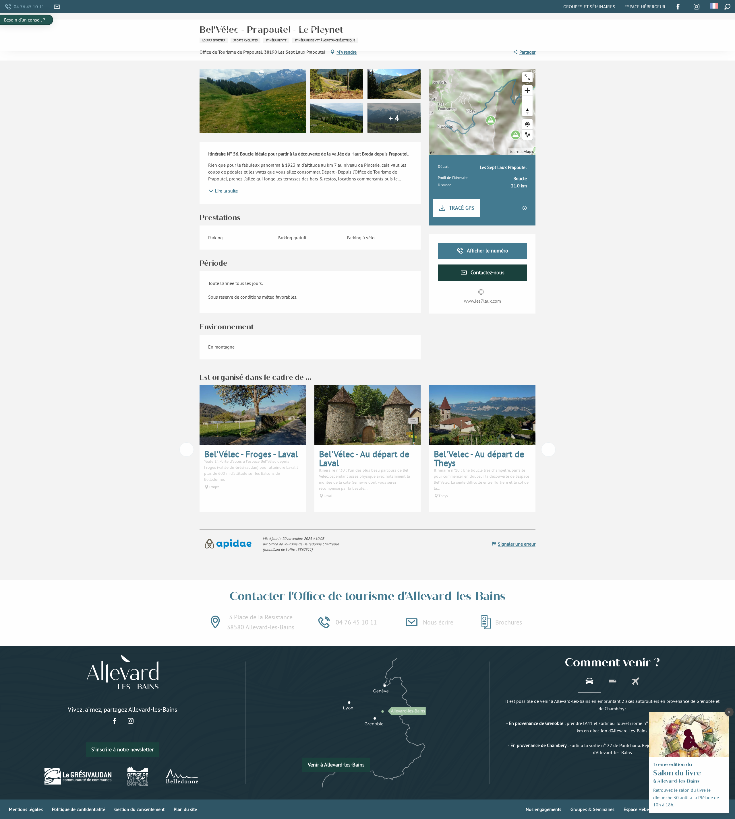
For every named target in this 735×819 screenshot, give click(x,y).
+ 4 (394, 118)
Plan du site (185, 809)
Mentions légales (26, 809)
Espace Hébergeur (645, 6)
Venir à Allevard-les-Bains (336, 764)
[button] (714, 5)
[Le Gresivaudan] (78, 776)
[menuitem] (221, 32)
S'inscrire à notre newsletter (122, 749)
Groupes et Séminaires (589, 6)
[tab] (589, 682)
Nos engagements (543, 809)
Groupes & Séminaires (592, 809)
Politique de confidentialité (78, 809)
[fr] (714, 5)
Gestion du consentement (139, 809)
